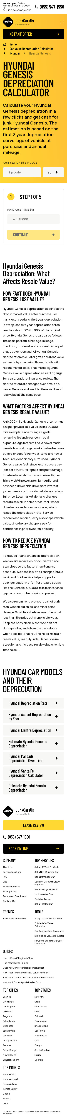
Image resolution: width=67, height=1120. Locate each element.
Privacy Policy (9, 891)
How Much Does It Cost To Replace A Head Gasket (28, 977)
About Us (7, 867)
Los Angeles (9, 1006)
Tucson (7, 1045)
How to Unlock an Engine (15, 962)
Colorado (39, 1016)
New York (39, 996)
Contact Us (9, 901)
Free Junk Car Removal (14, 918)
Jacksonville (9, 1030)
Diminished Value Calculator (49, 935)
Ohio (36, 1040)
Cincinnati (8, 1001)
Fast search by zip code (20, 162)
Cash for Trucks (42, 899)
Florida (37, 1055)
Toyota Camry (10, 1088)
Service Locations (12, 872)
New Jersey (40, 1006)
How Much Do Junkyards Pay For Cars (22, 982)
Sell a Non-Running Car (46, 872)
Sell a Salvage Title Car (46, 889)
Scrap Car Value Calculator (48, 918)
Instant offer (20, 34)
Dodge (6, 1093)
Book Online (18, 848)
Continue (20, 234)
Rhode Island (41, 1025)
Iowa (36, 1011)
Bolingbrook (9, 1021)
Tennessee (40, 1021)
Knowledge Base (11, 886)
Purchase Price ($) (20, 209)
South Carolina (42, 1050)
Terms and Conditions (14, 896)
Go (49, 172)
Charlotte (8, 1025)
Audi (5, 1103)
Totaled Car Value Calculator (43, 925)
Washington (40, 1035)
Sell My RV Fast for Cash (46, 867)
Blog (5, 881)
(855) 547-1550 (52, 6)
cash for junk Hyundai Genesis (30, 120)
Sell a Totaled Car (43, 903)
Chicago (7, 1035)
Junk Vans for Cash (44, 894)
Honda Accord (10, 1079)
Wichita (7, 996)
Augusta (7, 1016)
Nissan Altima (10, 1084)
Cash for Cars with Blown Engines (47, 883)
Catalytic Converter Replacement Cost (23, 967)
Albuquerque (10, 1040)
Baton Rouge (9, 1050)
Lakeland (7, 1011)
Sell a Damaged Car (44, 876)
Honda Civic (9, 1074)
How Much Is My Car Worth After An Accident (26, 972)
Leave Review (33, 825)
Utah (37, 1001)
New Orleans (9, 1055)
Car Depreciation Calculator (49, 931)
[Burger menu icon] (62, 22)
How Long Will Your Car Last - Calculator (49, 942)
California (39, 1030)
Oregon (38, 1045)
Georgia (38, 1059)
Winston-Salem (11, 1059)
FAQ (5, 876)
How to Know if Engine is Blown (18, 958)
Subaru (6, 1098)
